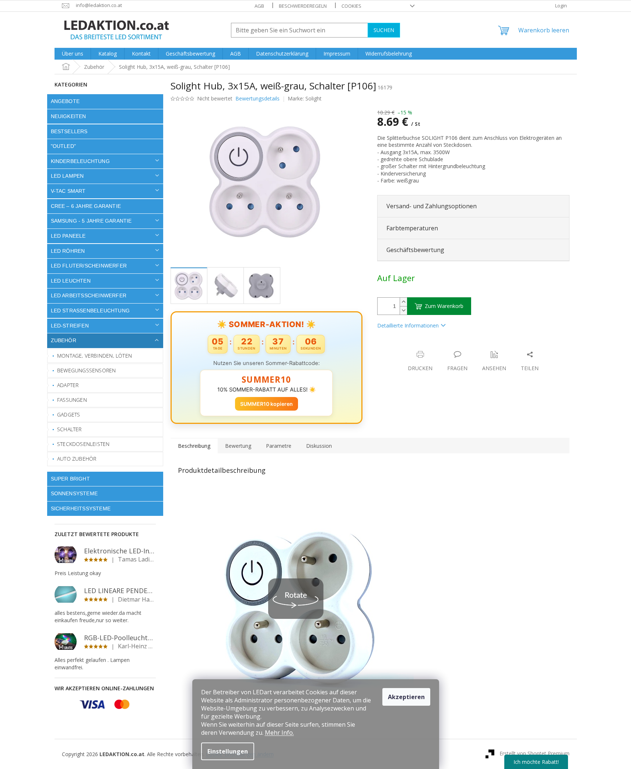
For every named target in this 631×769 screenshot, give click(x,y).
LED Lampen (67, 176)
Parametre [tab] (278, 445)
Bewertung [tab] (238, 445)
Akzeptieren (406, 697)
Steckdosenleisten (83, 443)
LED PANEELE (68, 236)
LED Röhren (68, 251)
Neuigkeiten (68, 116)
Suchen (384, 29)
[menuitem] (73, 54)
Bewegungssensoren (86, 370)
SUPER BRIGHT (70, 479)
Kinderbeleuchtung (80, 161)
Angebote (65, 101)
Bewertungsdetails (257, 98)
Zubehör (63, 340)
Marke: (305, 98)
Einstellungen (227, 751)
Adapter (67, 385)
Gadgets (68, 414)
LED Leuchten (71, 281)
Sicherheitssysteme (81, 508)
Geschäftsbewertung (415, 250)
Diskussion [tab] (319, 445)
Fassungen (72, 399)
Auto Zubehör (76, 458)
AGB (259, 6)
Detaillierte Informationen (408, 325)
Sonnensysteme (74, 493)
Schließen (428, 346)
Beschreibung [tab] (194, 445)
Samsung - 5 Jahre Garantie (91, 221)
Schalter (69, 429)
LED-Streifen (70, 326)
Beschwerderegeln (303, 6)
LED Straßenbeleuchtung (90, 310)
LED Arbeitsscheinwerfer (89, 295)
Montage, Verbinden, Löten (94, 355)
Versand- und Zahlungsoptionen (431, 206)
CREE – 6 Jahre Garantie (86, 206)
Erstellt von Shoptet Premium (534, 753)
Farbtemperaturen (412, 228)
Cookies (351, 6)
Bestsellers (69, 131)
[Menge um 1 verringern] (403, 310)
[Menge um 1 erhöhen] (403, 302)
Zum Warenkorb (444, 305)
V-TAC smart (68, 191)
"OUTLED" (63, 146)
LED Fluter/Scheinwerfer (89, 266)
